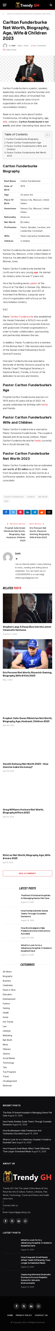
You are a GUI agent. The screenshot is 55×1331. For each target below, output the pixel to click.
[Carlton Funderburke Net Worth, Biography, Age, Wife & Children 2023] (27, 69)
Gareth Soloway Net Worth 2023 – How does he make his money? (25, 765)
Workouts (7, 1085)
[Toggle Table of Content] (46, 135)
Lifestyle (7, 1031)
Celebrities (8, 985)
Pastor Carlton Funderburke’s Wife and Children (27, 147)
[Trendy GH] (27, 5)
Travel (6, 1076)
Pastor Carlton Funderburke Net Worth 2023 (26, 154)
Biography (7, 976)
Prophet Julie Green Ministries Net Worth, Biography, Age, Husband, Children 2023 (14, 534)
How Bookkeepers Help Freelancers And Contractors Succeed (35, 931)
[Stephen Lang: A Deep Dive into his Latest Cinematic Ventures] (27, 608)
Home (5, 1017)
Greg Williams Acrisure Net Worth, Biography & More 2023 (23, 811)
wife (5, 121)
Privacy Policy (24, 1315)
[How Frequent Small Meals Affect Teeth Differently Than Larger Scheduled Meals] (10, 1261)
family (44, 404)
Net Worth (43, 497)
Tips (5, 1067)
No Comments (40, 45)
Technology (8, 1063)
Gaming (6, 1008)
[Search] (50, 5)
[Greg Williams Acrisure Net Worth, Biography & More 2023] (27, 791)
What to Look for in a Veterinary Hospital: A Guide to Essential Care (36, 948)
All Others (7, 971)
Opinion (6, 1053)
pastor (33, 283)
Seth (14, 45)
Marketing (7, 1035)
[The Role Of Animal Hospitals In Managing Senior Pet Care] (10, 899)
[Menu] (4, 5)
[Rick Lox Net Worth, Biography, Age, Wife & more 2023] (27, 836)
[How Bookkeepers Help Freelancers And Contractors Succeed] (10, 931)
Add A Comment (27, 873)
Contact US (41, 1315)
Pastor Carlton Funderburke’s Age (24, 142)
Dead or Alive (9, 990)
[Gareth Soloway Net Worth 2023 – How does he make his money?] (27, 745)
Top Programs (9, 1072)
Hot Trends (8, 1022)
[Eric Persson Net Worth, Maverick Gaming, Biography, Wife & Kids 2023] (27, 654)
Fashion (6, 1003)
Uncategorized (10, 1081)
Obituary (7, 1049)
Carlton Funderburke (21, 316)
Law (4, 1026)
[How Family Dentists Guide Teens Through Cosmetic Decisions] (10, 914)
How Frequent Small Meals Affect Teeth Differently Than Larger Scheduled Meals (35, 1260)
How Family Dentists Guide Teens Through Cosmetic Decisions (34, 913)
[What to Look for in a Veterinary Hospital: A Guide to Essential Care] (10, 949)
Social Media (9, 1058)
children (31, 497)
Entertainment (9, 999)
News (5, 1044)
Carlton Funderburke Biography (22, 139)
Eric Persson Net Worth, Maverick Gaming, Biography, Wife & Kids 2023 (27, 674)
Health (6, 1012)
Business (7, 981)
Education (7, 994)
